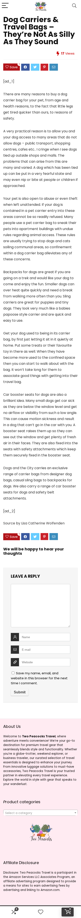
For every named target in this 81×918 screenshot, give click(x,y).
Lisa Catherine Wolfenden (43, 523)
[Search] (74, 5)
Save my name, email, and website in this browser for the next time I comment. (39, 678)
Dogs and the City (18, 467)
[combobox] (40, 813)
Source (9, 523)
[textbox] (40, 813)
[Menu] (5, 5)
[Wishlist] (40, 912)
